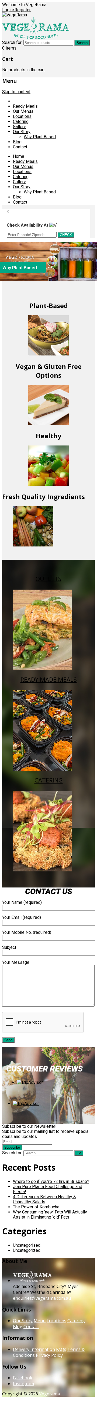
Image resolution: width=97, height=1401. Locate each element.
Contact (20, 146)
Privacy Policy (49, 1355)
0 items (9, 48)
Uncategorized (26, 1250)
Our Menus (23, 111)
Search (82, 43)
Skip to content (16, 91)
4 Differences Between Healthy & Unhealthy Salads (44, 1199)
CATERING (48, 780)
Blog (17, 141)
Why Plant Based (40, 136)
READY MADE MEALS (48, 679)
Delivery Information (34, 1349)
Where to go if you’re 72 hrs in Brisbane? (51, 1181)
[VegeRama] (14, 14)
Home (18, 101)
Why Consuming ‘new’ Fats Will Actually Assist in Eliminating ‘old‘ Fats (50, 1214)
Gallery (19, 126)
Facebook (22, 1378)
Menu (40, 1321)
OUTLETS (48, 579)
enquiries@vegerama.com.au (42, 1298)
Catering (21, 121)
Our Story (21, 131)
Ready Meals (25, 106)
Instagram (23, 1384)
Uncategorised (26, 1245)
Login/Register (16, 9)
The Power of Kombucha (36, 1206)
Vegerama (49, 1394)
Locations (22, 116)
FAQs (61, 1349)
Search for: (12, 42)
